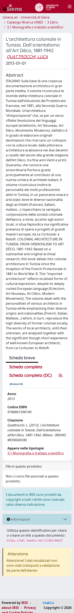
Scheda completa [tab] (25, 366)
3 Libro (52, 22)
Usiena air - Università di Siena (26, 17)
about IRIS (10, 607)
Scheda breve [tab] (22, 357)
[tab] (60, 375)
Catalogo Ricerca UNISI (25, 22)
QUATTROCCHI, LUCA (27, 56)
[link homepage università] (46, 6)
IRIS (24, 602)
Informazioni (20, 519)
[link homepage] (13, 6)
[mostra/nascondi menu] (70, 7)
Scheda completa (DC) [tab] (30, 375)
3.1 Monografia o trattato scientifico (35, 27)
